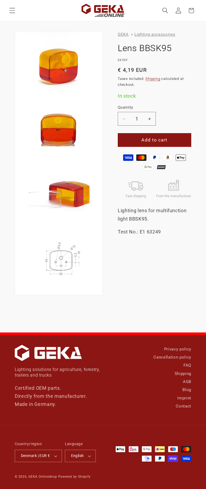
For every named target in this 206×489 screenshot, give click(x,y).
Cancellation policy (172, 357)
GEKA (123, 34)
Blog (186, 389)
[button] (12, 10)
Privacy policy (177, 349)
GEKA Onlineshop (42, 477)
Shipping (152, 79)
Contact (183, 406)
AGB (187, 381)
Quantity (125, 107)
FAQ (187, 365)
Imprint (184, 398)
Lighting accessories (154, 34)
